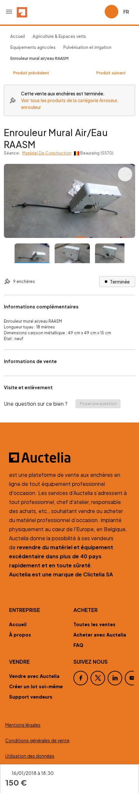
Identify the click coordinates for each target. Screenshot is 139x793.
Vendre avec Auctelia (34, 676)
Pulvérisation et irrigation (87, 47)
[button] (9, 11)
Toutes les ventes (94, 624)
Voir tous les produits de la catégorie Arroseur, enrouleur (69, 103)
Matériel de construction (46, 153)
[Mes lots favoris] (97, 11)
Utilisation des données (29, 756)
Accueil (17, 36)
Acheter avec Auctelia (99, 635)
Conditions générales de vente (37, 740)
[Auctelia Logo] (69, 457)
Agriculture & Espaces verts (59, 36)
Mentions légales (22, 725)
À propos (20, 635)
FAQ (78, 645)
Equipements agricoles (33, 47)
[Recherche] (81, 11)
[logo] (22, 11)
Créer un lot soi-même (36, 686)
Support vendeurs (30, 697)
